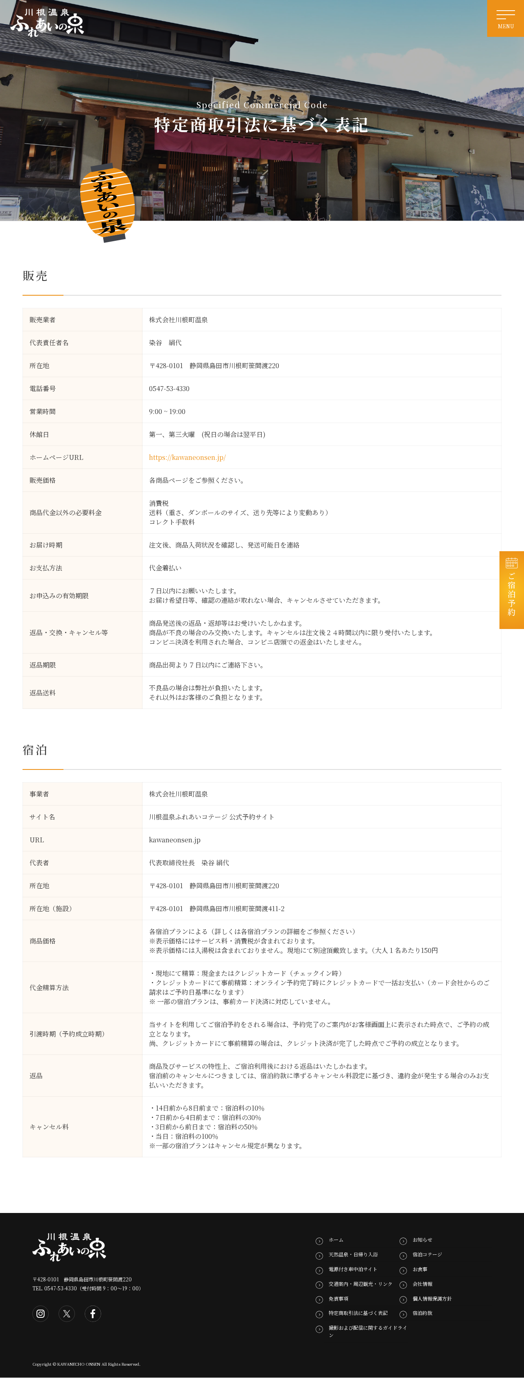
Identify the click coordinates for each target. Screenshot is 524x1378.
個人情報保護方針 (432, 1298)
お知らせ (422, 1239)
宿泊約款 (422, 1313)
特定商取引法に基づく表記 (358, 1313)
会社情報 (422, 1283)
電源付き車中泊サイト (353, 1268)
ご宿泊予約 (511, 594)
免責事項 (338, 1298)
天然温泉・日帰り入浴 (353, 1254)
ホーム (336, 1239)
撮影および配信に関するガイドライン (368, 1331)
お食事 (420, 1268)
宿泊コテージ (427, 1254)
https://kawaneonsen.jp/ (187, 457)
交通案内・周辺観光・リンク (361, 1283)
